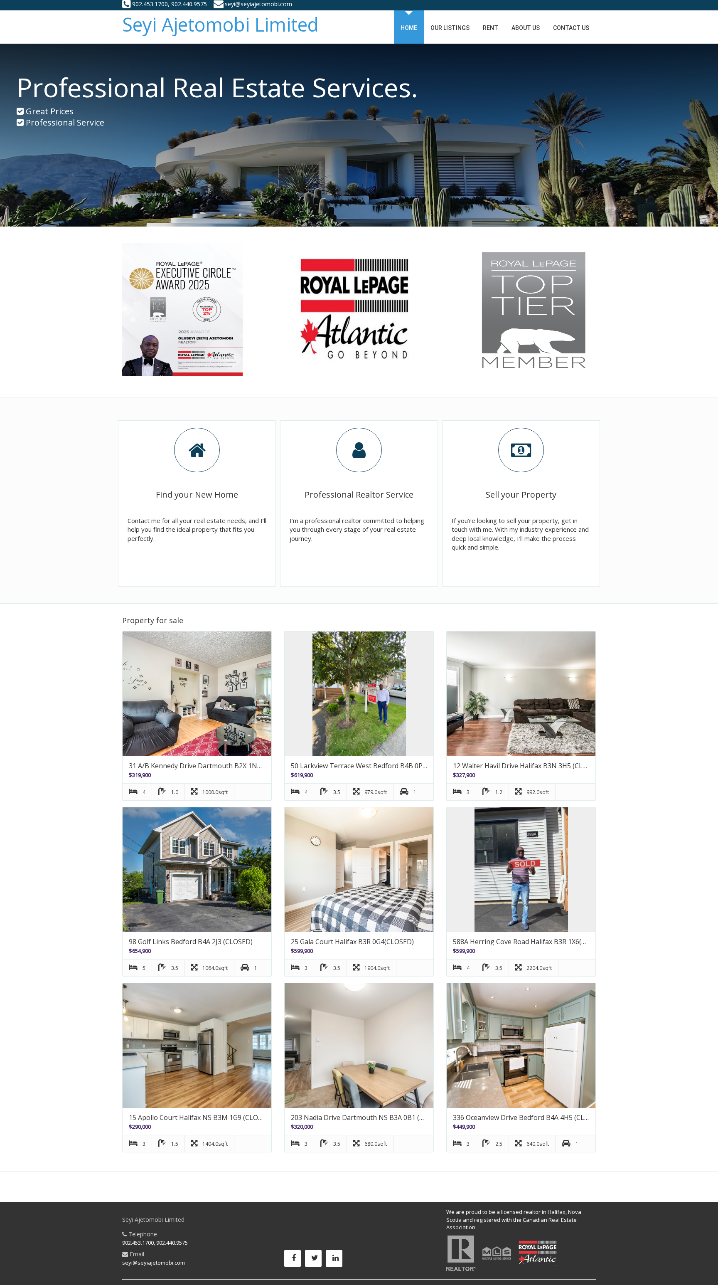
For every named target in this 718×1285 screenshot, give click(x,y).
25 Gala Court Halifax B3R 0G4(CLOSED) (352, 941)
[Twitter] (315, 1260)
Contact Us (571, 28)
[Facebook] (294, 1260)
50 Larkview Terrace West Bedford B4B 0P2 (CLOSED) (374, 765)
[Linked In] (336, 1260)
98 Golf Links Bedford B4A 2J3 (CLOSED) (191, 941)
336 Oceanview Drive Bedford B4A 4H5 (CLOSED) (528, 1117)
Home (409, 28)
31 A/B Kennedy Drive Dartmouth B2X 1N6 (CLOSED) (210, 765)
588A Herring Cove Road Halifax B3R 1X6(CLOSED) (531, 941)
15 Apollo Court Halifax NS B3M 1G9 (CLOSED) (201, 1117)
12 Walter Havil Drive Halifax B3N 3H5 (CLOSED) (527, 765)
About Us (525, 28)
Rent (490, 28)
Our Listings (450, 28)
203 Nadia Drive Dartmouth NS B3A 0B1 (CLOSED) (369, 1117)
